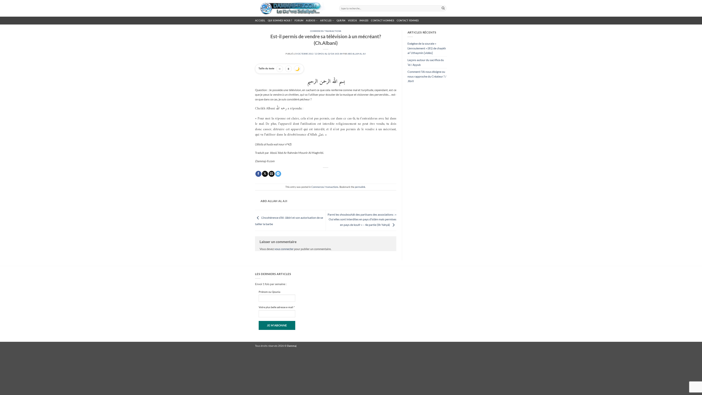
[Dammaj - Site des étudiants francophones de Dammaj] (294, 8)
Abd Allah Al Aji (357, 53)
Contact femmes (408, 20)
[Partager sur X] (265, 174)
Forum (299, 20)
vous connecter (284, 249)
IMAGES (364, 20)
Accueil (260, 20)
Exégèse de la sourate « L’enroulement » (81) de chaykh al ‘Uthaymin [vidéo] (426, 48)
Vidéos (352, 20)
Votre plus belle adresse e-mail (277, 307)
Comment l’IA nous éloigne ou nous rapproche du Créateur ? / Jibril (426, 76)
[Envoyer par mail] (272, 174)
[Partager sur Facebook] (258, 174)
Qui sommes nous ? (280, 20)
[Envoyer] (443, 8)
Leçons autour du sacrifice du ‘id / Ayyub (425, 62)
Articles (325, 20)
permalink (360, 186)
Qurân (341, 20)
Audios (310, 20)
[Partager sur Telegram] (278, 174)
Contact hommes (382, 20)
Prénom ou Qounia (269, 291)
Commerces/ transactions (325, 31)
